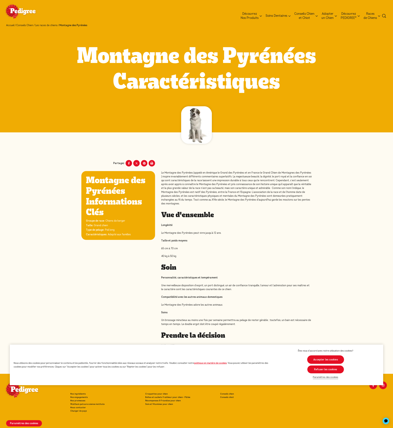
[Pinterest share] (144, 163)
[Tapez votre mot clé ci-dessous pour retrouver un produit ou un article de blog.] (384, 16)
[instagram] (383, 385)
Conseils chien (227, 394)
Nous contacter (78, 407)
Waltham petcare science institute (87, 404)
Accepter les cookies (325, 359)
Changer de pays (78, 411)
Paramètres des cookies (325, 377)
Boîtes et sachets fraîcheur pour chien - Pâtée (167, 397)
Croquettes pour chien (156, 394)
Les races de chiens (46, 25)
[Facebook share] (129, 163)
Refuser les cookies (325, 369)
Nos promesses (77, 400)
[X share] (136, 163)
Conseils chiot (227, 397)
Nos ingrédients (78, 394)
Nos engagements (79, 397)
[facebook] (373, 385)
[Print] (151, 163)
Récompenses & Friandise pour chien (163, 400)
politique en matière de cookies (210, 363)
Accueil (10, 25)
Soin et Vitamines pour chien (159, 404)
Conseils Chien (24, 25)
